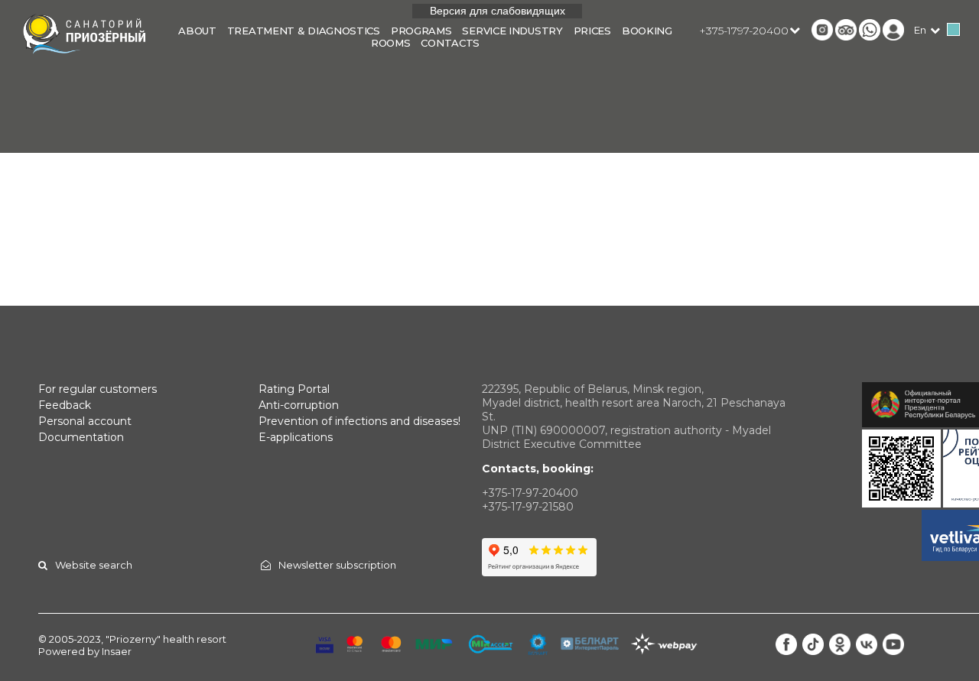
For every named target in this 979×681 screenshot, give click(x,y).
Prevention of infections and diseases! (359, 421)
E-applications (296, 437)
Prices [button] (592, 30)
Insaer (117, 651)
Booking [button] (647, 30)
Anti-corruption (299, 405)
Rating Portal (294, 389)
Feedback (64, 405)
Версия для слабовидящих (497, 11)
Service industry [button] (512, 30)
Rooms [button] (391, 43)
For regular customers (97, 389)
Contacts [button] (450, 43)
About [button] (197, 30)
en (920, 30)
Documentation (81, 437)
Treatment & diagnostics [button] (303, 30)
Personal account (85, 421)
